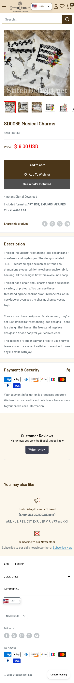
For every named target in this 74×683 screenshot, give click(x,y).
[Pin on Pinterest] (52, 224)
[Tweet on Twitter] (60, 224)
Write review (36, 449)
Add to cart (37, 165)
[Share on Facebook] (45, 224)
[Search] (67, 19)
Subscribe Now (62, 547)
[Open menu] (4, 6)
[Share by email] (67, 224)
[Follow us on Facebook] (6, 635)
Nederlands (12, 616)
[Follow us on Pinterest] (29, 635)
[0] (68, 6)
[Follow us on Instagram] (21, 635)
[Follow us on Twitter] (14, 635)
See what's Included (37, 184)
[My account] (56, 6)
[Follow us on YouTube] (36, 635)
